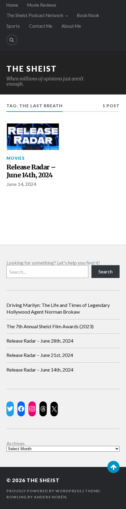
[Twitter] (10, 408)
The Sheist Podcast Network (34, 15)
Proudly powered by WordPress (44, 491)
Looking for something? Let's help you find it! (53, 262)
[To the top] (113, 467)
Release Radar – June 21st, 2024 (39, 355)
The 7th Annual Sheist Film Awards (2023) (50, 326)
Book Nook (88, 15)
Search (105, 271)
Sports (13, 26)
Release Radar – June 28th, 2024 (39, 340)
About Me (71, 26)
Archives (15, 443)
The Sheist (31, 68)
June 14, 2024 (21, 184)
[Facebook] (21, 408)
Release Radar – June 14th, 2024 (31, 171)
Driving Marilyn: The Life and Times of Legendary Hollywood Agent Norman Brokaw (58, 308)
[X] (54, 409)
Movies (15, 158)
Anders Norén (50, 497)
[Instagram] (32, 408)
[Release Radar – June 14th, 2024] (32, 136)
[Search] (11, 39)
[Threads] (43, 408)
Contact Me (40, 26)
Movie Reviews (41, 5)
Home (12, 5)
